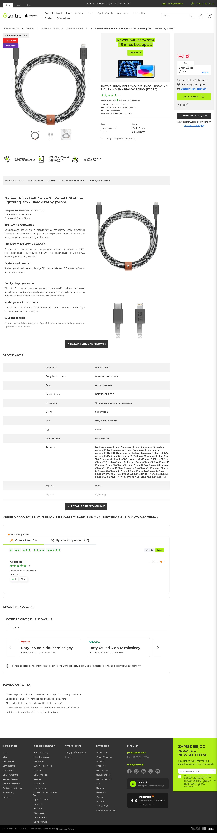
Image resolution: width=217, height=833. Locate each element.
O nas (5, 752)
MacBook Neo (102, 770)
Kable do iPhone (75, 28)
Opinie (51, 180)
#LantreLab (39, 813)
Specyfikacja (35, 180)
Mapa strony (8, 792)
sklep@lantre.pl (175, 3)
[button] (201, 15)
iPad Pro (100, 801)
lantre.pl (22, 829)
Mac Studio (101, 792)
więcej (205, 72)
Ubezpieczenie (40, 788)
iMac (98, 784)
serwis (18, 5)
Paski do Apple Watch (105, 810)
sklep (7, 5)
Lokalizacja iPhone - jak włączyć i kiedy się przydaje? (35, 703)
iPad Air (99, 797)
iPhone (30, 28)
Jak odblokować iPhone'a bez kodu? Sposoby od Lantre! (37, 698)
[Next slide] (88, 80)
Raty (186, 63)
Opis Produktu (14, 180)
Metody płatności (41, 757)
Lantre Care (39, 784)
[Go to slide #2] (50, 134)
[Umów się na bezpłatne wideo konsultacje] (147, 788)
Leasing (37, 770)
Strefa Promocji (41, 822)
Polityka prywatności (12, 788)
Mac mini (100, 788)
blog (28, 5)
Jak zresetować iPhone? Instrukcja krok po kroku (34, 712)
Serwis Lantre (9, 766)
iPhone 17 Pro (102, 752)
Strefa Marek (8, 770)
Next (157, 647)
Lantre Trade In (40, 817)
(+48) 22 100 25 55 (205, 3)
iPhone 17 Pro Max (104, 757)
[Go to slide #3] (66, 134)
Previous (11, 647)
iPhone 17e (100, 766)
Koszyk (68, 757)
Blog (5, 757)
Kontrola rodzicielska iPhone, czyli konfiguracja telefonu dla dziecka (44, 707)
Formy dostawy (41, 752)
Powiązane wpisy (99, 180)
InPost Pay (39, 761)
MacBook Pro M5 (103, 779)
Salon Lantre (8, 761)
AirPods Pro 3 (102, 806)
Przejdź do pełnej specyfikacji (121, 138)
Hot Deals (38, 808)
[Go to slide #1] (35, 134)
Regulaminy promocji (12, 784)
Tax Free (37, 779)
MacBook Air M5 (103, 775)
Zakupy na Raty (41, 775)
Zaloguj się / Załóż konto (76, 752)
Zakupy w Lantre (10, 775)
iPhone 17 (100, 761)
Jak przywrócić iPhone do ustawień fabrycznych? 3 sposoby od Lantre (45, 694)
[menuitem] (53, 13)
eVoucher (38, 804)
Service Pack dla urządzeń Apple (45, 793)
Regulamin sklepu (11, 779)
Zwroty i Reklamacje (43, 766)
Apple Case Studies (42, 799)
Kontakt (6, 797)
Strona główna (11, 28)
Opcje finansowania (72, 180)
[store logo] (20, 16)
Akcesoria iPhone (50, 28)
